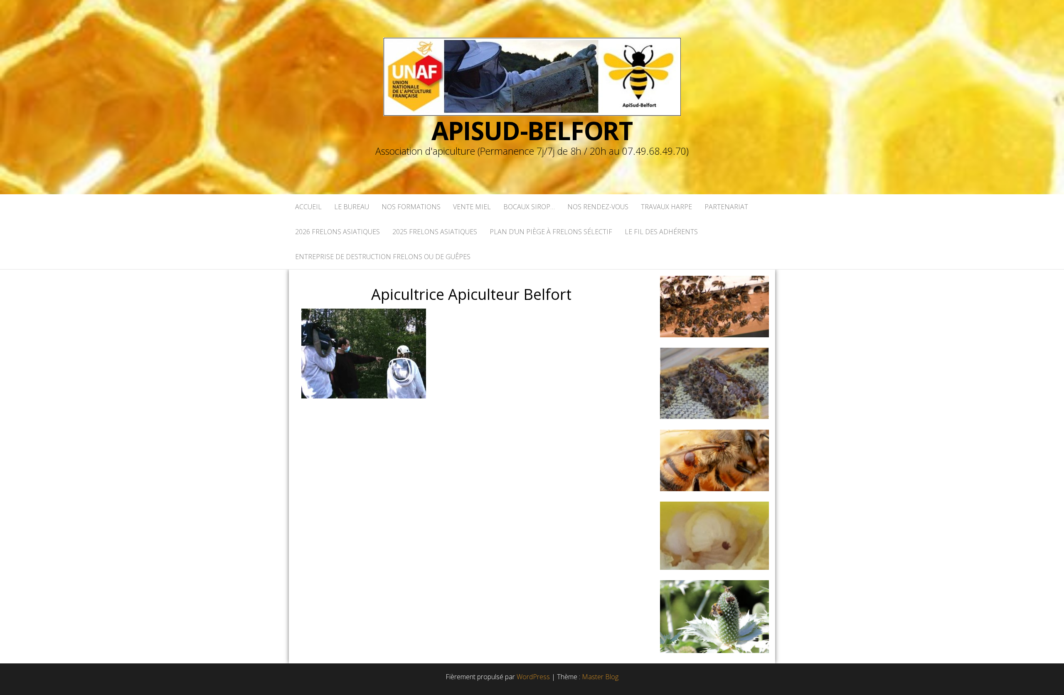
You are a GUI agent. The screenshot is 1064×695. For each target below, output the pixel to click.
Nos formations (411, 206)
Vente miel (472, 206)
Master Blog (600, 676)
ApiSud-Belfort (532, 131)
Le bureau (351, 206)
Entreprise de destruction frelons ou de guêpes (382, 256)
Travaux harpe (666, 206)
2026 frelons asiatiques (337, 231)
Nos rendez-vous (597, 206)
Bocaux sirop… (529, 206)
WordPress (533, 676)
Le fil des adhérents (661, 231)
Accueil (308, 206)
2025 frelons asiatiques (434, 231)
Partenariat (726, 206)
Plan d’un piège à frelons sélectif (551, 231)
